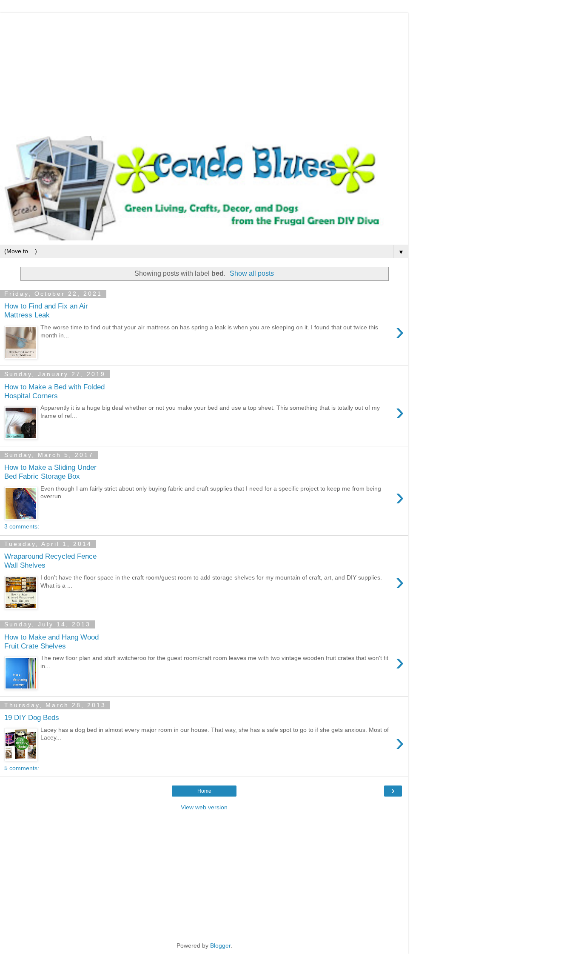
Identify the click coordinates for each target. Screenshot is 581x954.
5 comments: (21, 768)
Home (204, 791)
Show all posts (252, 273)
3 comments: (21, 526)
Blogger (220, 945)
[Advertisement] (204, 72)
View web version (204, 807)
